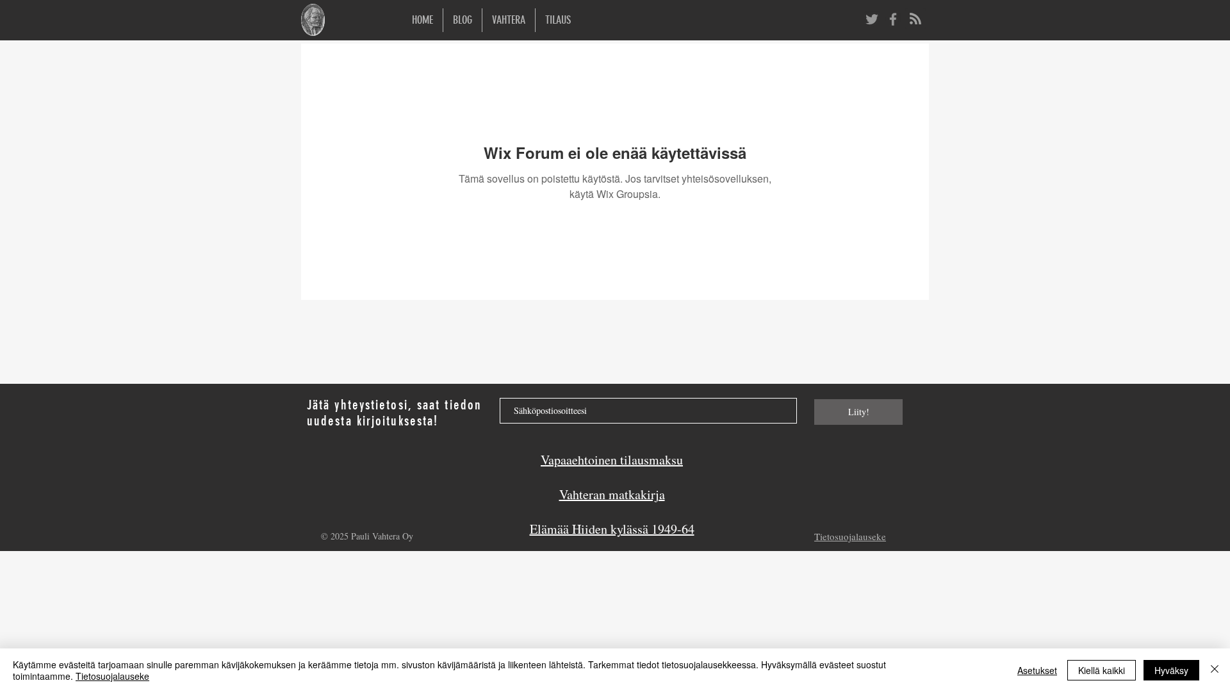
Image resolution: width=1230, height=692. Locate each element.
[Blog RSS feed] (915, 19)
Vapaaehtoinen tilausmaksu (612, 459)
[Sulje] (1214, 670)
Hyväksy (1171, 670)
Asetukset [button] (1037, 670)
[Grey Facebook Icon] (893, 19)
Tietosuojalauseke (112, 676)
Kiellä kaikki (1101, 670)
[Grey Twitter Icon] (872, 19)
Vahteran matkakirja (612, 494)
